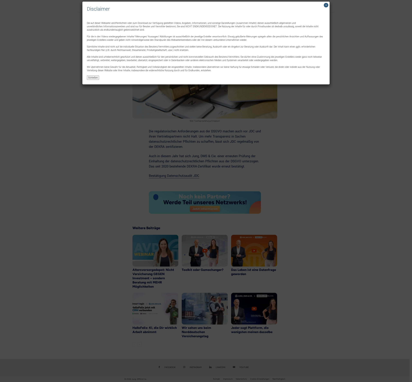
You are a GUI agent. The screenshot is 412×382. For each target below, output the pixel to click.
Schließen (93, 77)
